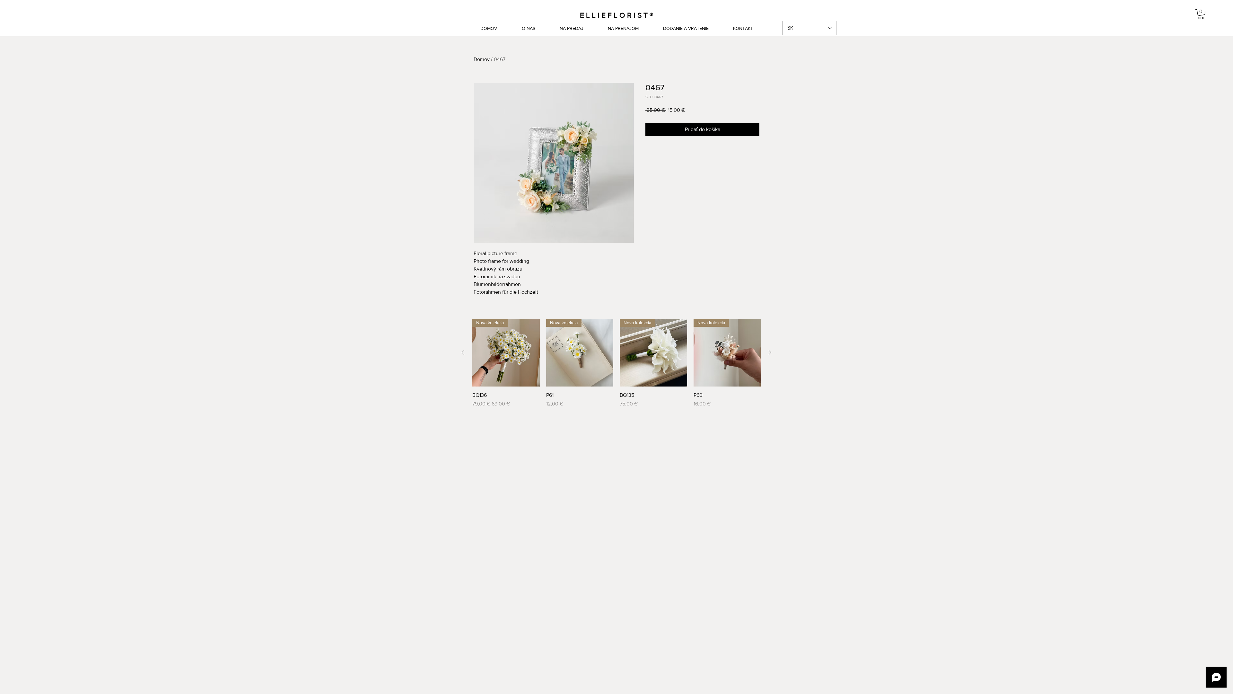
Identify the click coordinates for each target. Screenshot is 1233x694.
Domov (482, 59)
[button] (1201, 14)
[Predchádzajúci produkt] (463, 352)
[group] (616, 363)
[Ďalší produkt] (770, 352)
